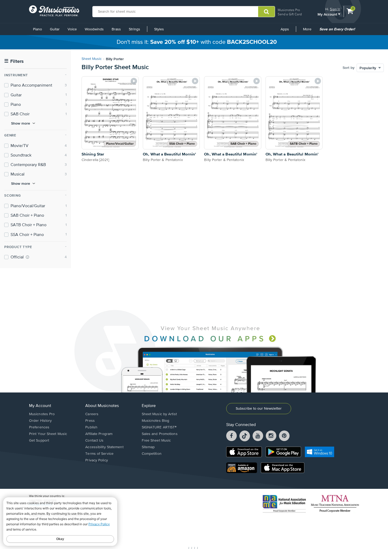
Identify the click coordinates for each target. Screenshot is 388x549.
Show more (20, 123)
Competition (152, 454)
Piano (37, 29)
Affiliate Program (98, 434)
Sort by (348, 68)
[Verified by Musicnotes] (27, 257)
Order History (40, 421)
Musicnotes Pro (289, 10)
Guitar (55, 29)
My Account (328, 14)
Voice (72, 29)
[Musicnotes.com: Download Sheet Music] (54, 11)
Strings (134, 29)
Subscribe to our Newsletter (259, 408)
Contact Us (94, 440)
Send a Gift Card (290, 14)
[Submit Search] (266, 11)
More (309, 31)
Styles (159, 29)
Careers (91, 414)
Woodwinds (94, 29)
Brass (116, 29)
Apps (285, 29)
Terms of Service (99, 454)
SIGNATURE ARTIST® (159, 427)
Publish (91, 427)
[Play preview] (134, 81)
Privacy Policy (96, 460)
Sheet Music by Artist (159, 414)
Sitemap (148, 447)
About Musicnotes (102, 406)
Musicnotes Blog (155, 421)
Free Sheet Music (156, 440)
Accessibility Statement (104, 447)
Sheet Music (92, 59)
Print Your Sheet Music (48, 434)
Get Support (39, 440)
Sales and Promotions (160, 434)
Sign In (335, 9)
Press (90, 421)
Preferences (39, 427)
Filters (14, 61)
